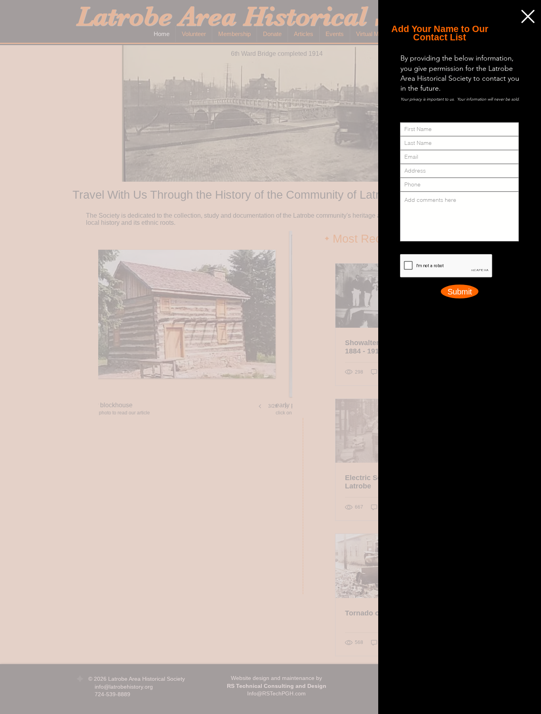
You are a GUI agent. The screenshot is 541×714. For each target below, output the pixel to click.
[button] (528, 16)
